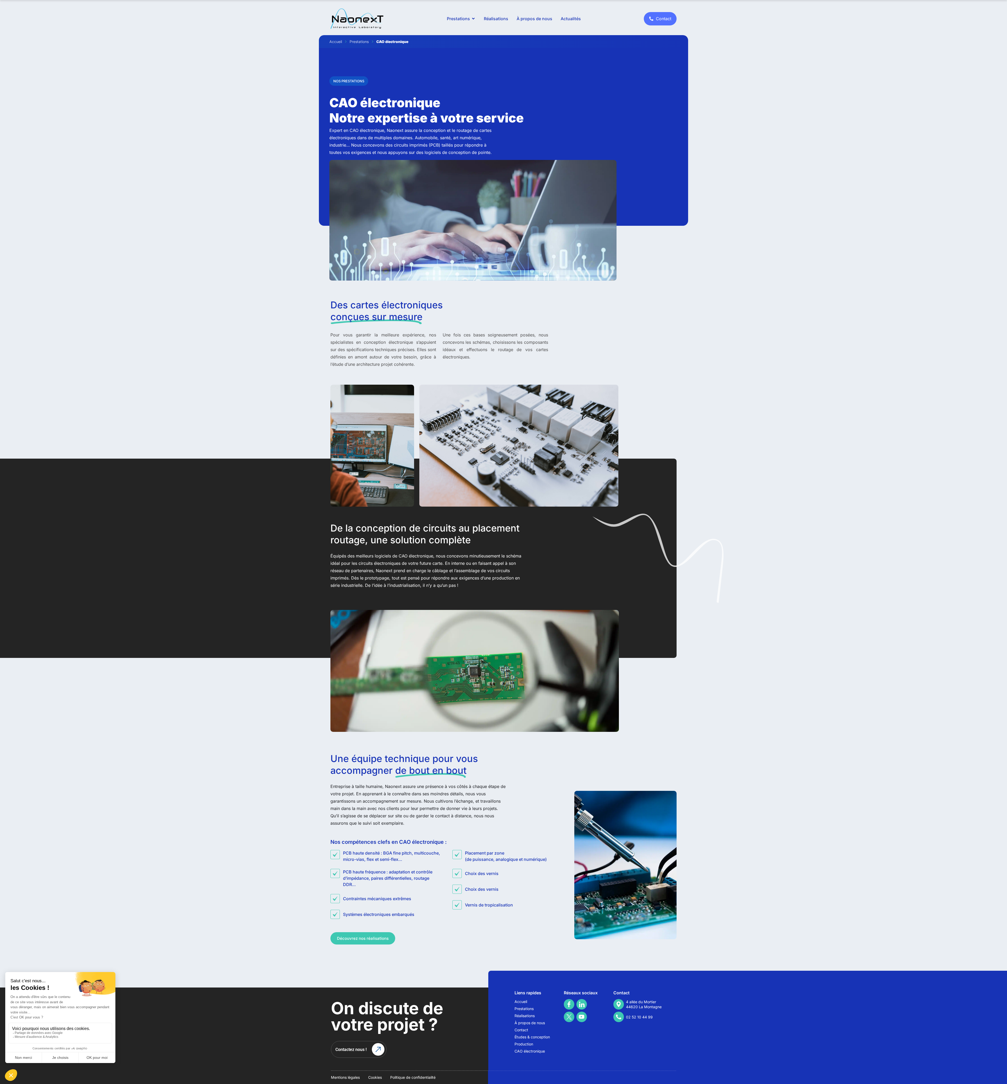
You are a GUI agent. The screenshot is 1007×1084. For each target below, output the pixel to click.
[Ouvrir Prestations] (473, 18)
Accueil (335, 41)
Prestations (359, 41)
